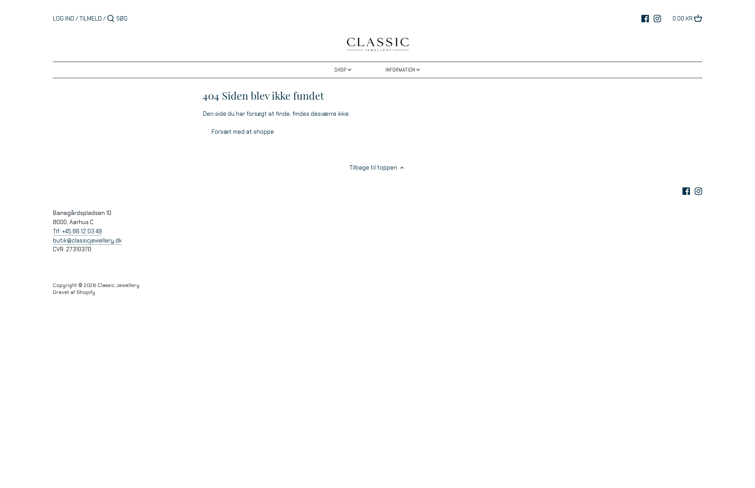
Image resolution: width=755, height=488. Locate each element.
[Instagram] (657, 18)
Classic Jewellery (118, 285)
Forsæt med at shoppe (242, 131)
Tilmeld (91, 18)
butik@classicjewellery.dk (87, 240)
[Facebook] (645, 18)
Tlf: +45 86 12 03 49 (77, 231)
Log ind (63, 18)
